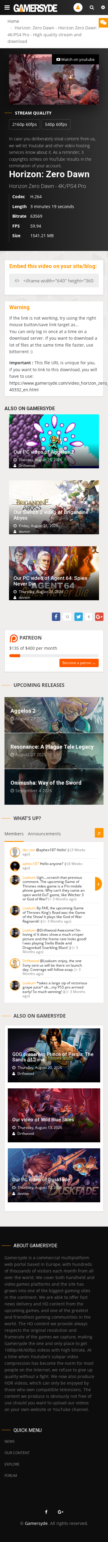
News (9, 1441)
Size (16, 235)
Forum (10, 1475)
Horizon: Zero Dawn (49, 174)
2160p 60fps (24, 124)
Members (14, 834)
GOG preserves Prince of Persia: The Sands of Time (52, 1057)
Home (13, 21)
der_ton (28, 849)
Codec (18, 196)
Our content (17, 1452)
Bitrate (19, 216)
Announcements (44, 834)
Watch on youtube (77, 59)
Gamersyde (36, 1523)
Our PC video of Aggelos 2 (44, 452)
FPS (16, 226)
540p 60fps (56, 124)
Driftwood (30, 960)
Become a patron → (79, 662)
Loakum (29, 877)
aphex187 (30, 863)
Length (19, 206)
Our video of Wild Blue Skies (43, 1120)
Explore (12, 1464)
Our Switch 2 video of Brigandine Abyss (51, 515)
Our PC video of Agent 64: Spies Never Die (50, 581)
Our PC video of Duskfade (41, 1180)
